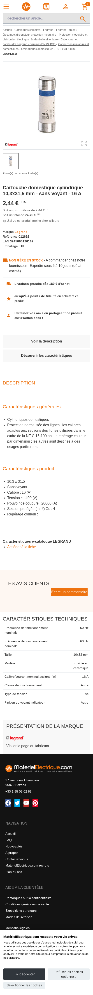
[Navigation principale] (6, 6)
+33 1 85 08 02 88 (18, 791)
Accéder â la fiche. (22, 547)
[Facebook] (8, 803)
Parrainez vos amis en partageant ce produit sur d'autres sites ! (48, 315)
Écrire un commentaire (69, 592)
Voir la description (46, 341)
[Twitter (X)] (17, 803)
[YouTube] (26, 803)
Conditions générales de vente (27, 904)
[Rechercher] (83, 18)
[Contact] (46, 6)
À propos (11, 853)
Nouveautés (14, 846)
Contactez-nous (16, 859)
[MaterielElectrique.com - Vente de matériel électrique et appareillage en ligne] (26, 6)
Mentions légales (17, 928)
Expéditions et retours (21, 910)
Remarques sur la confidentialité (28, 898)
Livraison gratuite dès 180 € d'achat (42, 284)
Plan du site (13, 872)
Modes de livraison (18, 917)
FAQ (8, 840)
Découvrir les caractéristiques (46, 355)
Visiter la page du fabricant (27, 746)
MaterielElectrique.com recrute (27, 865)
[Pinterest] (35, 803)
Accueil (10, 833)
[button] (66, 6)
